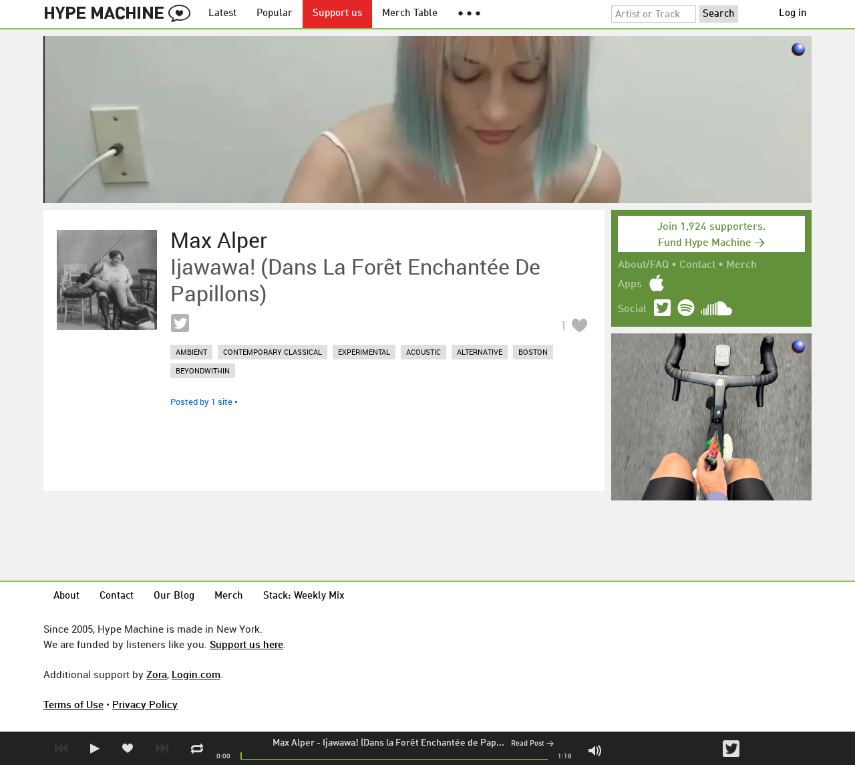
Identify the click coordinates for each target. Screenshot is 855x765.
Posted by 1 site (201, 402)
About (66, 596)
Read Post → (532, 744)
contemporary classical (272, 352)
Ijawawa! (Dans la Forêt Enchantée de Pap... (413, 743)
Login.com (196, 674)
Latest (222, 14)
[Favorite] (579, 325)
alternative (479, 352)
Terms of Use (73, 704)
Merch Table (410, 14)
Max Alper (294, 743)
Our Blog (174, 596)
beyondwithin (203, 370)
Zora (156, 674)
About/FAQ (643, 265)
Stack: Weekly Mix (304, 596)
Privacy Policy (145, 704)
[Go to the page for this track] (107, 280)
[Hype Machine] (120, 14)
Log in (793, 14)
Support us (337, 14)
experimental (364, 352)
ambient (191, 352)
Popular (274, 14)
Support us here (246, 644)
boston (533, 352)
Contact (697, 265)
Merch (741, 265)
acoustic (423, 352)
